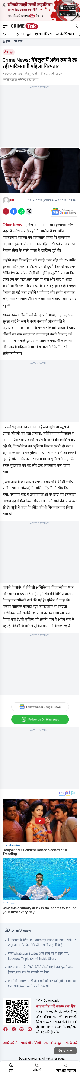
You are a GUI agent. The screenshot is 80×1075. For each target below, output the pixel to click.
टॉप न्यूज (18, 41)
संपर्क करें (71, 1043)
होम (8, 41)
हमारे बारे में (10, 1043)
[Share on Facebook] (13, 211)
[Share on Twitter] (29, 211)
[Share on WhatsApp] (21, 211)
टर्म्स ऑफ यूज (52, 1043)
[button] (6, 34)
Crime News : (13, 225)
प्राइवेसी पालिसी (31, 1043)
